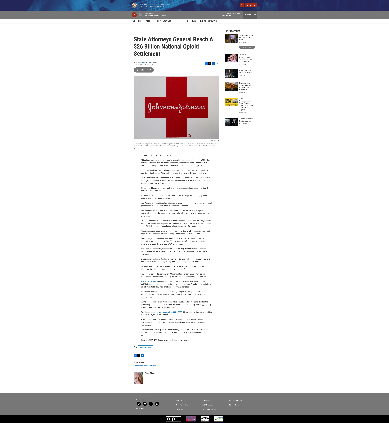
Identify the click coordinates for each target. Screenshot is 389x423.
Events (203, 21)
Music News (136, 21)
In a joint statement (148, 281)
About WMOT (179, 409)
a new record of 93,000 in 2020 (169, 312)
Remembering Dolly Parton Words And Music (246, 37)
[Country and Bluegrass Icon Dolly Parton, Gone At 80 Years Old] (231, 58)
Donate (252, 5)
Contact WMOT (180, 400)
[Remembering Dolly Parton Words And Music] (231, 38)
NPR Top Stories (145, 347)
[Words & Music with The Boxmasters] (231, 122)
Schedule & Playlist (163, 21)
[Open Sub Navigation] (143, 21)
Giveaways (212, 21)
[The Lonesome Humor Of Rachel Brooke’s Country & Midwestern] (231, 86)
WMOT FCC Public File (235, 400)
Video (148, 21)
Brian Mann (144, 62)
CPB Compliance (233, 405)
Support (179, 21)
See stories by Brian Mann (145, 365)
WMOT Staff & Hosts (181, 405)
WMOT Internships (207, 405)
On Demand (191, 21)
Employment (206, 400)
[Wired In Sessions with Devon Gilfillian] (231, 73)
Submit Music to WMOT (209, 409)
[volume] (140, 14)
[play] (134, 15)
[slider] (143, 15)
